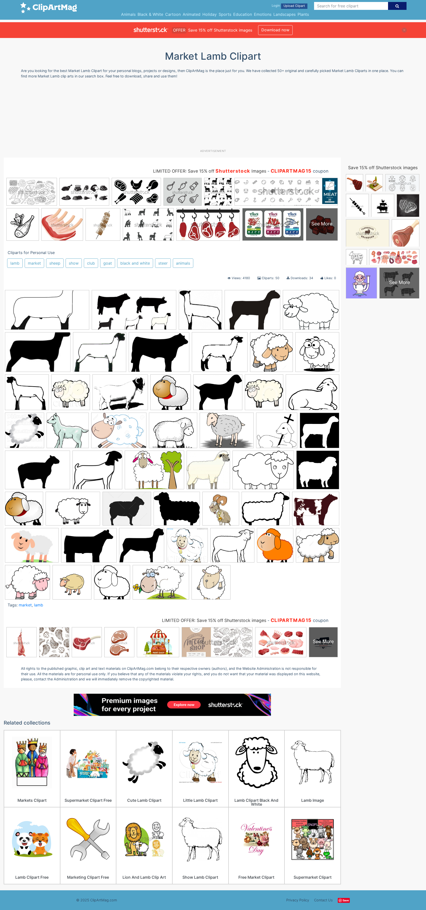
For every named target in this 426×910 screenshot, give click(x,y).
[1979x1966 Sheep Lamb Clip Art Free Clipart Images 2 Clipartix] (317, 354)
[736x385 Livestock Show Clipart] (134, 312)
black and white (135, 263)
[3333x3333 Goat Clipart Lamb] (171, 395)
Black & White (150, 14)
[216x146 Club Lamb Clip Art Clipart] (37, 354)
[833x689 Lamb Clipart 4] (173, 432)
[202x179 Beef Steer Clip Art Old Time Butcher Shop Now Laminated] (232, 547)
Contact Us (323, 900)
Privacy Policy (297, 900)
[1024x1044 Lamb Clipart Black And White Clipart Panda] (24, 432)
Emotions (262, 14)
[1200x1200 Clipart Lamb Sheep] (72, 584)
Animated (191, 14)
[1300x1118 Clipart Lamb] (27, 584)
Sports (225, 14)
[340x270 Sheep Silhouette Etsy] (127, 511)
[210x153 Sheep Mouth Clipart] (31, 547)
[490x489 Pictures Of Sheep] (208, 472)
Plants (303, 14)
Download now (275, 29)
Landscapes (284, 14)
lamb (14, 263)
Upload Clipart (294, 6)
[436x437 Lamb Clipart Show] (319, 432)
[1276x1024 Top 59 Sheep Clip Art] (265, 511)
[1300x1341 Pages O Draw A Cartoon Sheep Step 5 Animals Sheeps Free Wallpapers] (271, 354)
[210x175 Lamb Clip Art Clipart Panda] (99, 354)
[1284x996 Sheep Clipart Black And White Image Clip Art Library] (311, 312)
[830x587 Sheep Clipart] (263, 472)
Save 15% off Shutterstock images (383, 167)
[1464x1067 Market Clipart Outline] (159, 354)
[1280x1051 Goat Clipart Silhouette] (218, 395)
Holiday (209, 14)
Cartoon (173, 14)
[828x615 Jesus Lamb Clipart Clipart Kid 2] (312, 394)
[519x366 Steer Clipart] (88, 547)
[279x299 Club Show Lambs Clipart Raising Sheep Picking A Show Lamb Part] (112, 584)
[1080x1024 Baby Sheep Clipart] (187, 547)
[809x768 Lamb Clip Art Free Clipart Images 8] (68, 432)
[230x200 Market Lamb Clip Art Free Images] (97, 472)
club (91, 263)
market (34, 263)
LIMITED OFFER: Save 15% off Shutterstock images (214, 620)
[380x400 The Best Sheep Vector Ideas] (221, 511)
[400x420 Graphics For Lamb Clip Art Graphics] (264, 395)
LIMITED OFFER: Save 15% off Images (209, 171)
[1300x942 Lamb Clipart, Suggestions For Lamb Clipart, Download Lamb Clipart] (118, 433)
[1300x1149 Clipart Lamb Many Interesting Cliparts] (317, 547)
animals (183, 263)
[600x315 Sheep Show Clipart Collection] (47, 312)
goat (107, 263)
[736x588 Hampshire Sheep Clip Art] (315, 510)
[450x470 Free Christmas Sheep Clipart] (71, 395)
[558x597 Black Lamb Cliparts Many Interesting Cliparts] (275, 547)
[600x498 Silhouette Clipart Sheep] (177, 511)
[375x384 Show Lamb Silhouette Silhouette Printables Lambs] (200, 312)
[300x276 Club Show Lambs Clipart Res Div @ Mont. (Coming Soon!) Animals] (27, 395)
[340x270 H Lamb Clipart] (252, 312)
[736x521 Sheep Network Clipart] (73, 511)
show (74, 263)
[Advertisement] (213, 115)
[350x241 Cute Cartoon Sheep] (161, 584)
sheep (54, 263)
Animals (128, 14)
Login (276, 5)
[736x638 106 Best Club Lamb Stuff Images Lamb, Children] (141, 547)
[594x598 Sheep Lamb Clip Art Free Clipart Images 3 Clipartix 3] (24, 511)
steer (163, 263)
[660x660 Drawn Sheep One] (211, 584)
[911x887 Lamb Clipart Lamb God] (276, 433)
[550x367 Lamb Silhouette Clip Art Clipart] (37, 472)
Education (242, 14)
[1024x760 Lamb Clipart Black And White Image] (226, 433)
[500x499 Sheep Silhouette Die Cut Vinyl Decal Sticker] (318, 472)
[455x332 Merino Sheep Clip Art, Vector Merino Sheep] (154, 472)
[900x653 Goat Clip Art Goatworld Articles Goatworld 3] (120, 395)
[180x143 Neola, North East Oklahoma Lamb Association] (219, 354)
